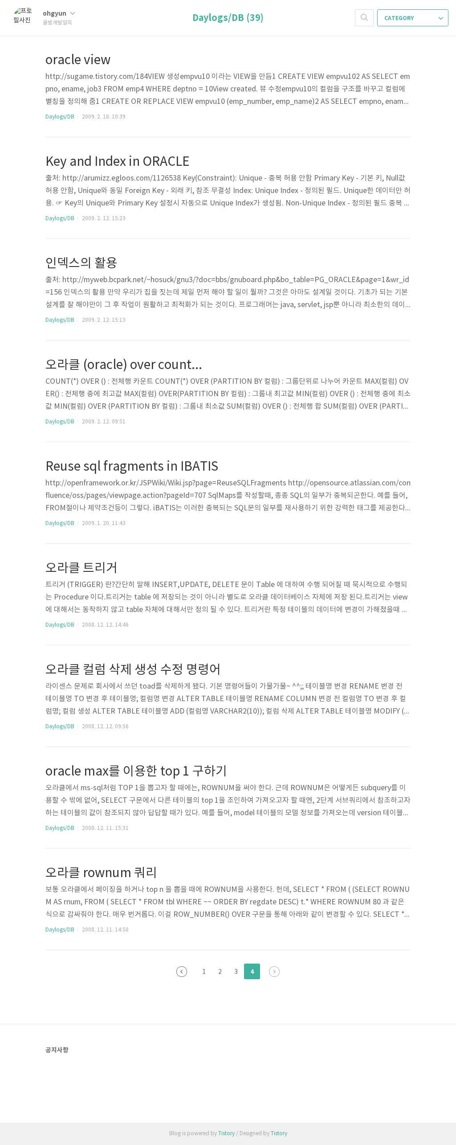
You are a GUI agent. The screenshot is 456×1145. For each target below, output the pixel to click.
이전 (181, 971)
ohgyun (55, 13)
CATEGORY (399, 18)
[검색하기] (364, 18)
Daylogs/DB (59, 117)
